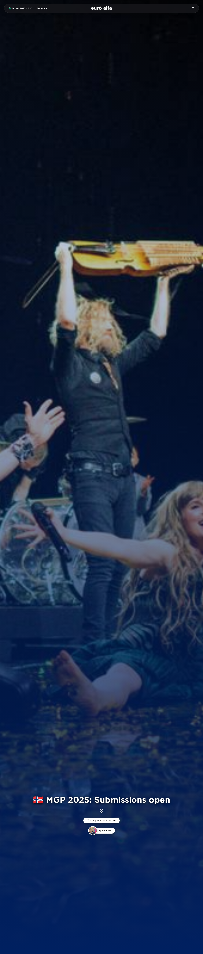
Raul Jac (106, 830)
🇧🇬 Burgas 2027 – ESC (20, 8)
